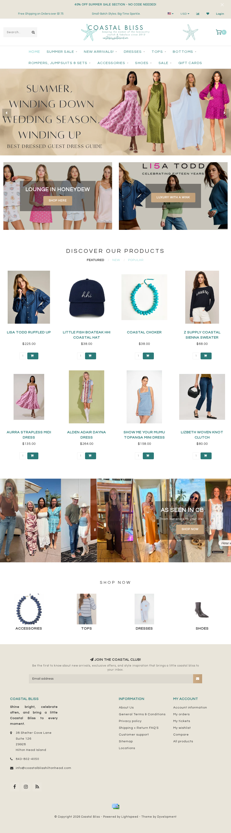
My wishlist (182, 727)
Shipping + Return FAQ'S (139, 727)
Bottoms (183, 51)
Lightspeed (129, 816)
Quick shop (31, 330)
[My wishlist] (207, 13)
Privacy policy (130, 721)
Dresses (133, 51)
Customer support (134, 734)
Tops (157, 51)
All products (183, 741)
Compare (181, 734)
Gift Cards (190, 63)
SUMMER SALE (60, 51)
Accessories (111, 63)
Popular (136, 260)
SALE (164, 63)
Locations (127, 748)
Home (34, 51)
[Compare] (198, 13)
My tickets (181, 721)
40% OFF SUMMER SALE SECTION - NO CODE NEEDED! (115, 4)
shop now (190, 529)
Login (220, 13)
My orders (181, 714)
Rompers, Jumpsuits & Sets (58, 63)
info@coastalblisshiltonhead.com (43, 768)
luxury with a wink (173, 197)
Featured (95, 260)
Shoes (142, 63)
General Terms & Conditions (142, 714)
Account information (190, 707)
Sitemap (126, 741)
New (116, 260)
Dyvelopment (167, 816)
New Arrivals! (99, 51)
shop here (58, 200)
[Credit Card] (115, 806)
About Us (126, 707)
